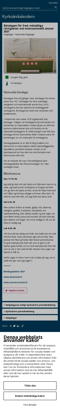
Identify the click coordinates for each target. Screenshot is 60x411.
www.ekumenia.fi (13, 277)
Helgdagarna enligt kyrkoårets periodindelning (30, 305)
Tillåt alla (30, 385)
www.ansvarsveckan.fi (15, 282)
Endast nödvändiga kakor (30, 396)
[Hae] (56, 7)
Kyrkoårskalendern (18, 16)
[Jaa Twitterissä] (15, 325)
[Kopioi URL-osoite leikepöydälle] (22, 326)
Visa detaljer (30, 404)
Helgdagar (11, 317)
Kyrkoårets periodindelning (20, 311)
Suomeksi (53, 2)
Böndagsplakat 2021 (14, 271)
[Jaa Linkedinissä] (18, 325)
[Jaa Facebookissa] (11, 325)
